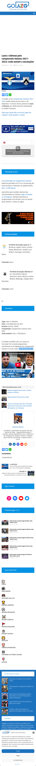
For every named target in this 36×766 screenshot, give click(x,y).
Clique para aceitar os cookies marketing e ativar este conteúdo (18, 152)
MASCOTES (5, 641)
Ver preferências (18, 760)
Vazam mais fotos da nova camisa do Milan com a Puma (20, 702)
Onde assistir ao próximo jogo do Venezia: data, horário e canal (21, 538)
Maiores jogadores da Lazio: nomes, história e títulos (19, 391)
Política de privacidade (17, 764)
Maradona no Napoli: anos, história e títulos (20, 680)
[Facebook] (10, 444)
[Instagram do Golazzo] (9, 498)
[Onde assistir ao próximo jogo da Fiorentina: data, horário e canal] (5, 558)
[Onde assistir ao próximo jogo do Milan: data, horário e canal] (5, 524)
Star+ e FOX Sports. (9, 188)
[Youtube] (21, 444)
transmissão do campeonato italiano (17, 180)
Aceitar (18, 751)
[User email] (25, 444)
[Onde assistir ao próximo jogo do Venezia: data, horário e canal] (5, 541)
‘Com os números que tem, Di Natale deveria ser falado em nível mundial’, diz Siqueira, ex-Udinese (20, 406)
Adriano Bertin (19, 65)
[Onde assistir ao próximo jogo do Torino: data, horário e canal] (5, 549)
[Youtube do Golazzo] (21, 498)
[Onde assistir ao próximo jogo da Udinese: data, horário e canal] (5, 532)
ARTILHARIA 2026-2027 (8, 598)
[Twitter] (27, 498)
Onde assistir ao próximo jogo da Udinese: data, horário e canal (22, 530)
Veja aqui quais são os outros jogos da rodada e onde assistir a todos (16, 113)
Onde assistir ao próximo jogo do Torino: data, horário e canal (21, 546)
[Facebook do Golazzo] (15, 498)
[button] (33, 732)
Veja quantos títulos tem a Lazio (18, 397)
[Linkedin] (14, 444)
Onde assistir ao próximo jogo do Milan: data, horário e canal (21, 521)
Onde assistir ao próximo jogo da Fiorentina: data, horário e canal (21, 555)
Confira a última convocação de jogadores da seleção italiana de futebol (21, 710)
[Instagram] (18, 444)
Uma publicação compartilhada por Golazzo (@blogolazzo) (18, 156)
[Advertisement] (18, 35)
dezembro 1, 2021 (8, 65)
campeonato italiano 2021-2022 (18, 100)
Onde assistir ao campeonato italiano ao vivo (21, 687)
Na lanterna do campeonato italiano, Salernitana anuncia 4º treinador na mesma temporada (20, 696)
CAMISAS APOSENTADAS (8, 648)
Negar (18, 755)
